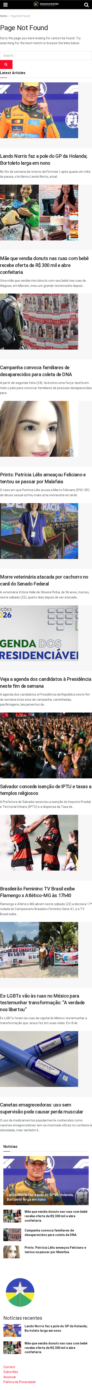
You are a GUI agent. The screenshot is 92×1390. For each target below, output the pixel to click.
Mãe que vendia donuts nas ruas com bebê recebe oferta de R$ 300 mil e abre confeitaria (44, 265)
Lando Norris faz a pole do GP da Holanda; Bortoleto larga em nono (40, 1197)
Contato (9, 1367)
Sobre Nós (10, 1372)
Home (3, 16)
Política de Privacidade (19, 1382)
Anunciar (9, 1377)
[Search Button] (6, 64)
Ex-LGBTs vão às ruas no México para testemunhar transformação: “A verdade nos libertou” (42, 1002)
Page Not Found (20, 16)
